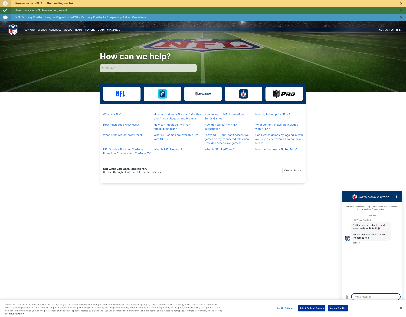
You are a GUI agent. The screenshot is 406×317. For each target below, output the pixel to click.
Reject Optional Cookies (312, 308)
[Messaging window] (372, 246)
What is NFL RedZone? (219, 149)
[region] (203, 308)
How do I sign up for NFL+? (272, 114)
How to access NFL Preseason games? (41, 10)
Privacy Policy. (16, 313)
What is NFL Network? (168, 149)
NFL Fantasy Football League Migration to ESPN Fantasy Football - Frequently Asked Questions (80, 17)
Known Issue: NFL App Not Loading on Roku (45, 3)
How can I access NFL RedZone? (276, 149)
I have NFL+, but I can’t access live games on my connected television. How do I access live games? (227, 139)
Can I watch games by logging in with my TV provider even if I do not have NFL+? (279, 139)
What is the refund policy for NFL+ (125, 135)
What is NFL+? (112, 114)
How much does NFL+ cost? (121, 124)
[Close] (400, 308)
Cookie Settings (285, 308)
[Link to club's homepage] (13, 29)
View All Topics (292, 170)
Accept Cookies (338, 308)
